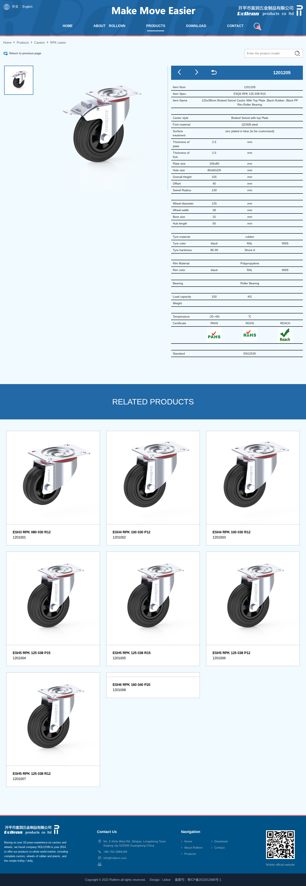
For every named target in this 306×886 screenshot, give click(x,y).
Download (221, 841)
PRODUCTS (155, 26)
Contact (219, 847)
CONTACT (235, 26)
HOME (68, 26)
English (27, 6)
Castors (39, 42)
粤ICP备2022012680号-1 (204, 879)
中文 (15, 6)
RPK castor (58, 42)
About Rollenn (193, 847)
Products (23, 42)
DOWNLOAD (196, 26)
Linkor (166, 879)
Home (7, 42)
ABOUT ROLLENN (109, 26)
